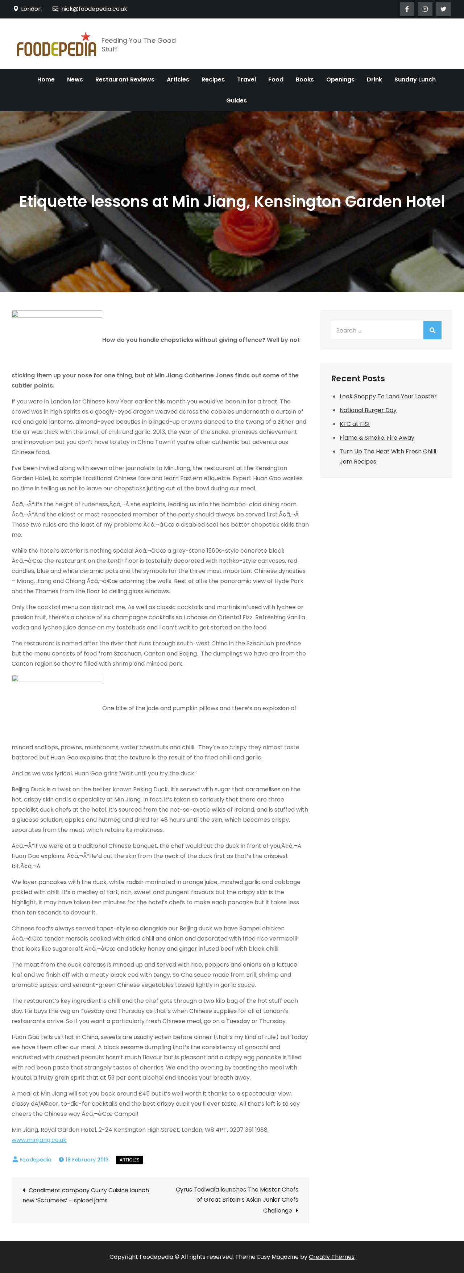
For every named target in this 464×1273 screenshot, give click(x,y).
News (75, 79)
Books (305, 79)
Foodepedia (35, 1159)
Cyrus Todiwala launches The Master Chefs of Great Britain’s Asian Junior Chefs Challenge (237, 1200)
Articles (178, 79)
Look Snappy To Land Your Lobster (388, 396)
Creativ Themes (332, 1257)
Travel (246, 79)
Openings (340, 79)
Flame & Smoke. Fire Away (377, 438)
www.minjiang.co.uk (39, 1140)
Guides (236, 100)
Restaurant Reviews (124, 79)
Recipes (213, 79)
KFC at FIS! (355, 424)
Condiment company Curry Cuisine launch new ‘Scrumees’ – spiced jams (85, 1195)
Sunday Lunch (415, 79)
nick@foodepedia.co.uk (94, 9)
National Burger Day (368, 410)
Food (275, 79)
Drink (374, 79)
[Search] (432, 330)
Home (46, 79)
